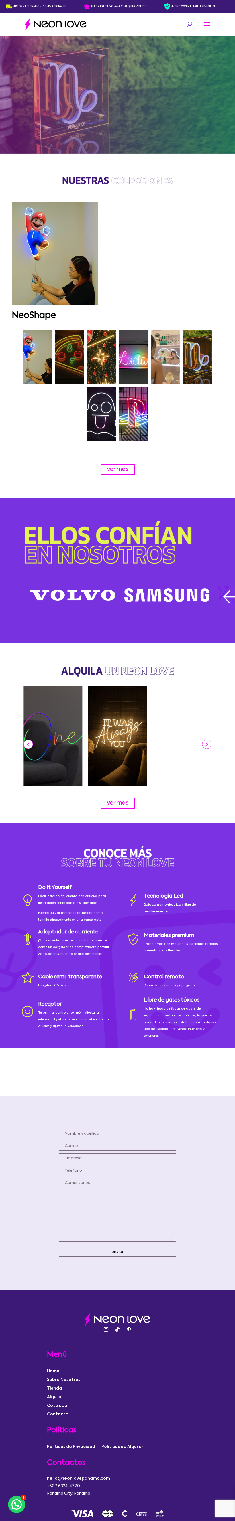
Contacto (57, 1414)
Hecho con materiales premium (193, 6)
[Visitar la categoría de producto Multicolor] (133, 357)
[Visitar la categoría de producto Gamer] (133, 414)
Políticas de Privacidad (71, 1447)
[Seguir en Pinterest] (129, 1329)
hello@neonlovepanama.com (78, 1479)
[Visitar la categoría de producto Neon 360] (69, 357)
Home (53, 1371)
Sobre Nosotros (63, 1380)
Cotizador (58, 1406)
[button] (206, 744)
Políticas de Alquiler (122, 1447)
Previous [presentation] (16, 596)
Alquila (54, 1397)
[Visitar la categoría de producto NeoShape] (37, 357)
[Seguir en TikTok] (117, 1329)
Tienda (54, 1388)
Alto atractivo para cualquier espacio (118, 6)
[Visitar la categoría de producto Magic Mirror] (197, 357)
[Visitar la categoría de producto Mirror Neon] (165, 357)
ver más (117, 469)
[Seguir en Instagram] (106, 1329)
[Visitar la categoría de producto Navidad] (101, 357)
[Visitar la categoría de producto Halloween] (101, 414)
